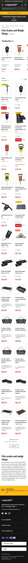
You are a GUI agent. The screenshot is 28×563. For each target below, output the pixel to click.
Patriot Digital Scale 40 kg (7, 58)
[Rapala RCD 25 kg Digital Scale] (7, 235)
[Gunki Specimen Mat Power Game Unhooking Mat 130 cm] (21, 118)
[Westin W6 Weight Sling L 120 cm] (7, 263)
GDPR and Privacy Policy (6, 559)
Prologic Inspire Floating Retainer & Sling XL (6, 360)
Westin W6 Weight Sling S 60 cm (20, 272)
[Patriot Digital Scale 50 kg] (7, 149)
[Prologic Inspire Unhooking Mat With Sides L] (7, 381)
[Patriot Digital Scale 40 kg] (21, 89)
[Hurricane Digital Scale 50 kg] (21, 149)
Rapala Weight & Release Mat (19, 244)
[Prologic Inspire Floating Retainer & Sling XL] (7, 351)
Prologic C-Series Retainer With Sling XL (6, 330)
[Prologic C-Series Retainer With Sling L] (21, 320)
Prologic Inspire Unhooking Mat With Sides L (6, 391)
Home (3, 25)
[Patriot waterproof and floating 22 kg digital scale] (7, 118)
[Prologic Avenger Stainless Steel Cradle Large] (7, 412)
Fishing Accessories (14, 25)
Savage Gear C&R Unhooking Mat (20, 216)
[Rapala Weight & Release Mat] (21, 235)
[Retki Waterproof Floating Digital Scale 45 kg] (21, 179)
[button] (25, 5)
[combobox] (14, 8)
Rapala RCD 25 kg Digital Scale (6, 244)
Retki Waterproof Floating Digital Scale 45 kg (19, 58)
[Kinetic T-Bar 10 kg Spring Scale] (7, 89)
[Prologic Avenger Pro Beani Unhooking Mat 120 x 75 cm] (21, 412)
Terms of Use (13, 557)
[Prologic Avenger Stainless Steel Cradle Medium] (7, 289)
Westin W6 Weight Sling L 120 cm (6, 272)
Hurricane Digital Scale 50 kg (19, 158)
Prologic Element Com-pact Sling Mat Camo (20, 299)
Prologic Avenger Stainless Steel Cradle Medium (5, 299)
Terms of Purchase (5, 557)
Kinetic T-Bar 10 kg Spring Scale (6, 98)
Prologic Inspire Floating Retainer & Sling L (20, 360)
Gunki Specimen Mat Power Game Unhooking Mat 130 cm (20, 128)
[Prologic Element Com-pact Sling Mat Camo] (21, 289)
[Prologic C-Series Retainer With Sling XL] (7, 320)
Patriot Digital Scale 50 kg (6, 158)
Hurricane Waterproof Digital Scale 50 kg (7, 188)
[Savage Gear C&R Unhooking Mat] (21, 207)
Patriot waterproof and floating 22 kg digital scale (6, 127)
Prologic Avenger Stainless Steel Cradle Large (5, 422)
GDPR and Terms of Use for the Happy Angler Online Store (13, 556)
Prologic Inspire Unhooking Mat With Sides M (20, 391)
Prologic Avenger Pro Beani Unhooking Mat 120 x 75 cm (21, 422)
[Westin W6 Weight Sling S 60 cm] (21, 263)
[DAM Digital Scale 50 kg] (7, 207)
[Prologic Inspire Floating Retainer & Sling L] (21, 351)
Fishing (7, 25)
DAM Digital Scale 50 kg (6, 216)
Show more (14, 446)
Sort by (3, 78)
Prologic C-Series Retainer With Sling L (20, 329)
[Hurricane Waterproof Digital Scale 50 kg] (7, 179)
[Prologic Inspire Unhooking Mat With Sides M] (21, 381)
